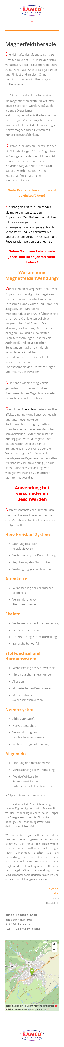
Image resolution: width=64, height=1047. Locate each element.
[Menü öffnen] (32, 21)
